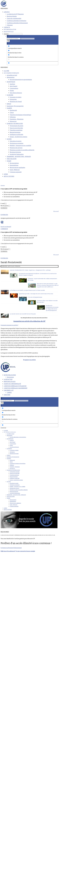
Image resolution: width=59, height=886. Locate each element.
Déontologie (10, 377)
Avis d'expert (13, 86)
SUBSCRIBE (7, 395)
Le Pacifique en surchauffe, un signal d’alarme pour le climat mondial (27, 290)
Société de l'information (17, 154)
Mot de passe (4, 205)
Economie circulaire (15, 97)
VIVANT (9, 161)
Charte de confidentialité (14, 18)
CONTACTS (7, 27)
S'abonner (10, 25)
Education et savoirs (15, 141)
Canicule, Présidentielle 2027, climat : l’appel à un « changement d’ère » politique (30, 270)
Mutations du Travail (16, 101)
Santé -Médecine (15, 169)
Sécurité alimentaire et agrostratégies (21, 79)
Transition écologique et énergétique (20, 115)
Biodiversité (13, 110)
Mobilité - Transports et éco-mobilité (20, 145)
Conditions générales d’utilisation (16, 20)
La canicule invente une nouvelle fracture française (23, 314)
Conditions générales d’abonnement (17, 23)
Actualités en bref (12, 75)
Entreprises (13, 99)
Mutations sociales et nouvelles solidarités (22, 150)
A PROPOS (7, 12)
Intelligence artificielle (16, 134)
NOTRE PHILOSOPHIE (10, 375)
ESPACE (9, 104)
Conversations (14, 88)
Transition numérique (16, 130)
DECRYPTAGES (11, 82)
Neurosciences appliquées (17, 167)
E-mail (2, 203)
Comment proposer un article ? (9, 325)
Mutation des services (16, 148)
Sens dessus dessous (16, 93)
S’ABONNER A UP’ (9, 390)
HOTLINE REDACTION (10, 29)
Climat (12, 112)
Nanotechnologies (15, 132)
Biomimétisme (14, 165)
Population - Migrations (16, 119)
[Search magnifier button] (8, 41)
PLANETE (9, 108)
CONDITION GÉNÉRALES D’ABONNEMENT (15, 388)
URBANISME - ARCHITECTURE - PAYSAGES (19, 156)
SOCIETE (9, 139)
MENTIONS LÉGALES (9, 381)
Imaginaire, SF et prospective (15, 106)
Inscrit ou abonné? (6, 226)
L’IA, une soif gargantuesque (35, 297)
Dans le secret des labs (16, 128)
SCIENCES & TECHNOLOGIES (15, 123)
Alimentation (10, 77)
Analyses (12, 84)
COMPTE (9, 392)
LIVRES (6, 174)
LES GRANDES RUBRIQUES (11, 73)
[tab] (29, 325)
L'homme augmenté (16, 172)
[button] (4, 8)
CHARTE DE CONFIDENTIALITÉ (12, 384)
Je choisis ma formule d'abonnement (11, 548)
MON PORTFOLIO (9, 31)
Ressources (13, 121)
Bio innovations (14, 163)
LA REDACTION (8, 379)
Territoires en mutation (16, 143)
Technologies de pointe (16, 126)
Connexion (3, 185)
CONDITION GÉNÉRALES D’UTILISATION (15, 386)
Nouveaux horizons (15, 152)
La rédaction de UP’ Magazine (15, 14)
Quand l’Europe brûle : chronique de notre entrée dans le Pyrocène (36, 293)
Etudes (12, 90)
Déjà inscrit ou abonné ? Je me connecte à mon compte (18, 551)
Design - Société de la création (18, 137)
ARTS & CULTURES (9, 176)
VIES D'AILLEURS (11, 159)
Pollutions (13, 117)
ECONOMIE (10, 95)
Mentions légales (12, 16)
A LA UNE (6, 71)
